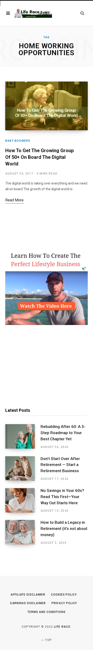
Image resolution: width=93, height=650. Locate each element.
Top (48, 640)
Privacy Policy (64, 603)
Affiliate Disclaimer (27, 594)
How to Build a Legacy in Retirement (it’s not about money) (64, 528)
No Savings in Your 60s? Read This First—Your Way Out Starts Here (62, 496)
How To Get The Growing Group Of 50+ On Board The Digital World (39, 157)
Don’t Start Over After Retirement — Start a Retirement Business (60, 464)
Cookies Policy (64, 594)
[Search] (82, 13)
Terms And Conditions (46, 612)
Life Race (62, 626)
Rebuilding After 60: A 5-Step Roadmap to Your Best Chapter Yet (63, 432)
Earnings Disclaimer (28, 603)
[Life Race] (33, 13)
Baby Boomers (17, 140)
